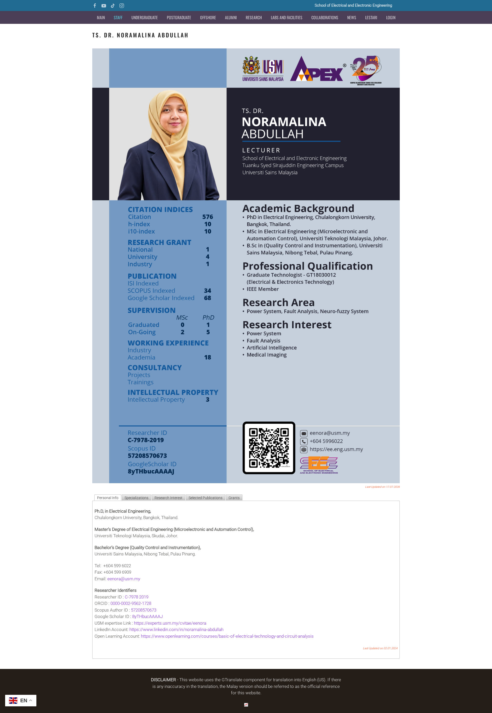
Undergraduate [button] (144, 17)
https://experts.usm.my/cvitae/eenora (170, 623)
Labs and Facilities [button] (286, 17)
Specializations (136, 498)
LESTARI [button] (371, 17)
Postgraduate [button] (179, 17)
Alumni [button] (231, 17)
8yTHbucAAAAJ (148, 616)
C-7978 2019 (136, 597)
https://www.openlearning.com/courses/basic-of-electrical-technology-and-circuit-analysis (227, 636)
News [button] (351, 17)
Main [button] (101, 17)
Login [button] (390, 17)
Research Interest (168, 498)
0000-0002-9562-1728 (131, 603)
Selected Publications (205, 498)
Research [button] (254, 17)
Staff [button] (118, 17)
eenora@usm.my (123, 578)
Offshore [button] (208, 17)
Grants (234, 498)
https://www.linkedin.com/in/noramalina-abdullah (176, 629)
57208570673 (143, 610)
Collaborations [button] (324, 17)
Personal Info (107, 498)
